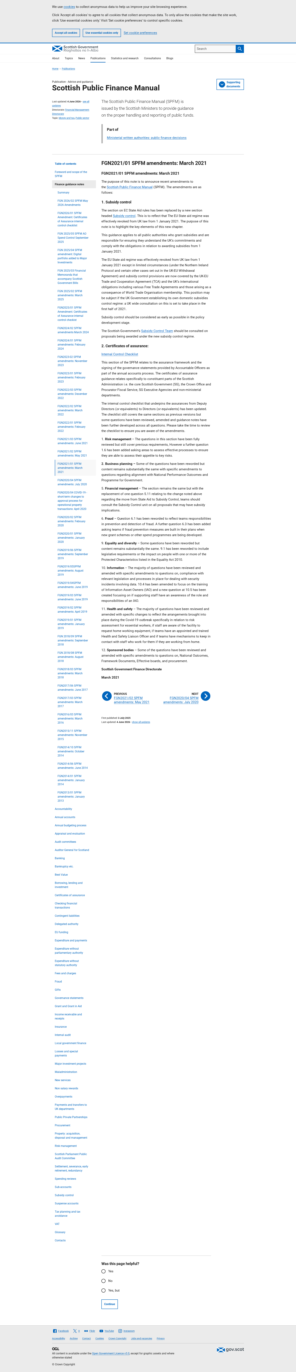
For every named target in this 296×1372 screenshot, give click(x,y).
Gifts (58, 989)
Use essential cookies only (101, 32)
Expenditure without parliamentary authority (69, 950)
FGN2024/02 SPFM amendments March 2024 (73, 330)
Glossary (60, 1232)
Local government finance (70, 1043)
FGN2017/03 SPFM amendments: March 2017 (70, 702)
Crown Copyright (117, 1338)
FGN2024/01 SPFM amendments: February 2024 (71, 344)
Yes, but (114, 1290)
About (55, 58)
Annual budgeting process (70, 825)
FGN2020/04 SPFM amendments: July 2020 (72, 482)
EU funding (61, 932)
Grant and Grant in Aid (68, 1006)
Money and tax (67, 118)
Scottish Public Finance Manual (130, 187)
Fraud (58, 981)
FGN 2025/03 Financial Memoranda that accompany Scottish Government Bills (72, 277)
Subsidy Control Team (157, 331)
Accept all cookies (66, 32)
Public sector (82, 118)
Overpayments (63, 1096)
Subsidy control (64, 1195)
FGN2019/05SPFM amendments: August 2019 (70, 570)
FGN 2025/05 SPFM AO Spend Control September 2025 (73, 237)
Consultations (152, 58)
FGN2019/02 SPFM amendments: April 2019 (72, 609)
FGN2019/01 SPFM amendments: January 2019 (71, 624)
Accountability (63, 809)
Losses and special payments (66, 1053)
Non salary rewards (66, 1088)
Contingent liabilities (67, 915)
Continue (109, 1304)
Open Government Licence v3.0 (111, 1353)
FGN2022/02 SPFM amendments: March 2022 (70, 410)
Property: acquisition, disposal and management (71, 1135)
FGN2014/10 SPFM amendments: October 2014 (71, 751)
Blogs (169, 58)
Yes (110, 1271)
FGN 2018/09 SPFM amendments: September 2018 (73, 640)
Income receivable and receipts (68, 1016)
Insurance (61, 1026)
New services (63, 1080)
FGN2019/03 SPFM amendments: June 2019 (73, 597)
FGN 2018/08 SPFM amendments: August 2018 (70, 657)
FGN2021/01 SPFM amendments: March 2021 (70, 468)
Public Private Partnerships (71, 1117)
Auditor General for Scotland (72, 850)
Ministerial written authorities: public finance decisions (147, 138)
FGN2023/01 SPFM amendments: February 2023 (71, 377)
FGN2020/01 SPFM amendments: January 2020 (71, 537)
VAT (57, 1224)
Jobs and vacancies (141, 1338)
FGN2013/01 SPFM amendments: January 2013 (71, 796)
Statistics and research (125, 58)
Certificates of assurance (70, 895)
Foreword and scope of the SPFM (71, 174)
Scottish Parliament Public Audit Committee (71, 1156)
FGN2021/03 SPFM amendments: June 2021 (73, 441)
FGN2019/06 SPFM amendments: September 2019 (73, 554)
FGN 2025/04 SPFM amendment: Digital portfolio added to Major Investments (72, 256)
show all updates (141, 722)
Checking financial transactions (66, 905)
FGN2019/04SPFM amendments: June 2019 (73, 585)
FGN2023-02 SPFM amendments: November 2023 (72, 361)
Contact (86, 1338)
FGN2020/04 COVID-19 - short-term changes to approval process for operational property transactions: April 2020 (72, 501)
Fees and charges (65, 973)
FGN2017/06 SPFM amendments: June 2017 (73, 687)
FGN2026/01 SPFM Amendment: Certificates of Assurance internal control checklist (72, 219)
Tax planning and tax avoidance (67, 1213)
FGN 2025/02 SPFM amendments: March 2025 (70, 295)
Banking (60, 858)
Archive (74, 1338)
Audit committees (65, 841)
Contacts (60, 1240)
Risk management (66, 1146)
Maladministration (66, 1072)
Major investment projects (70, 1063)
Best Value (61, 874)
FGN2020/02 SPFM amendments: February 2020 (71, 521)
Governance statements (69, 998)
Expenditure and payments (71, 940)
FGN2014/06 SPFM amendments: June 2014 (73, 765)
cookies (69, 7)
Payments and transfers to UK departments (71, 1107)
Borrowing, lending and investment (69, 885)
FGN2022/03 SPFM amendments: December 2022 (72, 394)
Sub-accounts (63, 1187)
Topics (69, 58)
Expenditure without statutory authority (67, 963)
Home (55, 68)
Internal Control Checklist (119, 354)
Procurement (62, 1125)
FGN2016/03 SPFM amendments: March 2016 (70, 718)
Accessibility (58, 1338)
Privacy (161, 1338)
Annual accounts (65, 817)
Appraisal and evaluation (70, 833)
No (110, 1281)
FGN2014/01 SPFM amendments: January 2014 (71, 780)
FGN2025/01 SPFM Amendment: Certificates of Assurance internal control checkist (72, 314)
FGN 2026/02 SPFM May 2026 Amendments (73, 202)
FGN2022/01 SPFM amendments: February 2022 (71, 427)
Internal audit (63, 1035)
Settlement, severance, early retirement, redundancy (71, 1168)
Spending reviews (65, 1178)
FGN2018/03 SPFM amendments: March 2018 (70, 673)
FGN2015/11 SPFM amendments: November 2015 (72, 735)
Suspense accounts (66, 1203)
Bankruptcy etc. (64, 866)
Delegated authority (66, 924)
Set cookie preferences (140, 33)
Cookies (99, 1338)
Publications (98, 58)
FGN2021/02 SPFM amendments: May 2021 (72, 453)
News (81, 58)
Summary (63, 192)
